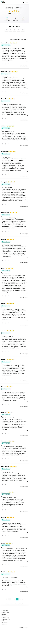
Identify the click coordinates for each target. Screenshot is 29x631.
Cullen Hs (3, 126)
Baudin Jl (3, 303)
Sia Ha (3, 386)
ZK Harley (4, 441)
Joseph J (3, 330)
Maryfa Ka (4, 98)
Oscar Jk (3, 517)
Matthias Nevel (5, 212)
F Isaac (3, 543)
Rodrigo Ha (4, 182)
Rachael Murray (5, 71)
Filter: (23, 39)
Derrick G (3, 359)
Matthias (3, 239)
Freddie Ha (4, 572)
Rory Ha (3, 412)
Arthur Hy (4, 492)
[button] (23, 2)
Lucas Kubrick (5, 466)
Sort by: (14, 39)
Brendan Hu (4, 151)
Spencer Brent (5, 43)
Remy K (3, 268)
